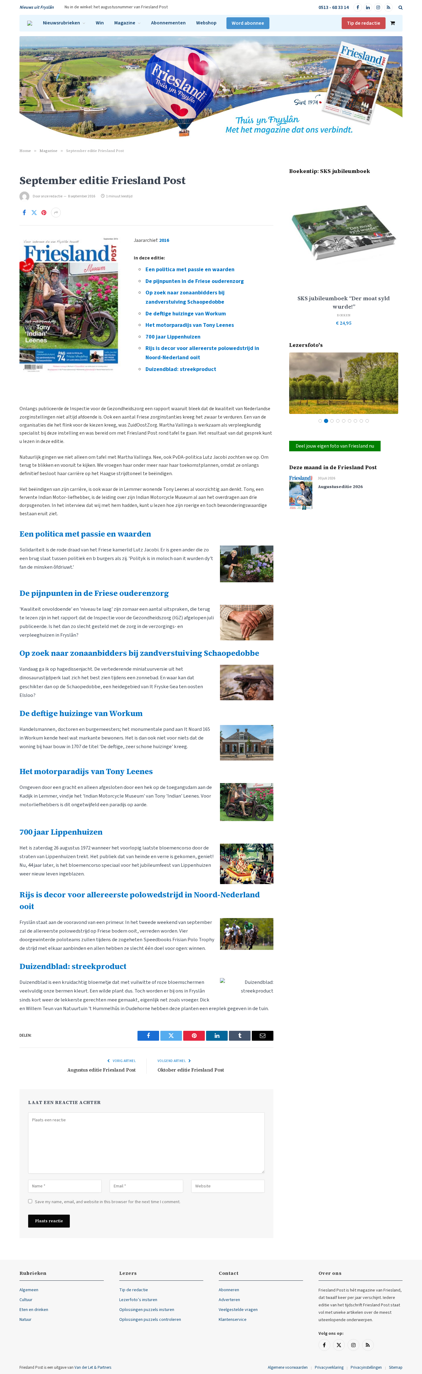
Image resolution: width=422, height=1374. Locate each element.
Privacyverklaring (329, 1367)
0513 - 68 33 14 (334, 7)
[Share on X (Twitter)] (34, 212)
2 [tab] (326, 421)
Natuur (25, 1320)
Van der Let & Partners (92, 1367)
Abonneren (229, 1290)
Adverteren (229, 1300)
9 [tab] (367, 421)
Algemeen (28, 1290)
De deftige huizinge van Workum (186, 314)
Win (100, 22)
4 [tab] (338, 421)
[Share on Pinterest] (44, 212)
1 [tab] (320, 421)
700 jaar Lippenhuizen (173, 337)
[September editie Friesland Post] (70, 261)
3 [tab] (332, 421)
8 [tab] (361, 421)
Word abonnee (248, 23)
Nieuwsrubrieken (61, 22)
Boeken (344, 315)
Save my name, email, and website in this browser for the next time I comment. (107, 1202)
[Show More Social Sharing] (56, 212)
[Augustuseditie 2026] (300, 492)
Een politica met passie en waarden (190, 269)
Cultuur (25, 1300)
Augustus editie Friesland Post (101, 1070)
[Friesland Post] (29, 23)
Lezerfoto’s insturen (138, 1300)
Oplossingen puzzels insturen (146, 1310)
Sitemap (396, 1367)
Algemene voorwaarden (288, 1367)
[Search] (400, 8)
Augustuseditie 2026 (340, 486)
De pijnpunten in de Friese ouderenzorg (195, 281)
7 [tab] (355, 421)
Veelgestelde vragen (238, 1310)
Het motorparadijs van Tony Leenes (190, 325)
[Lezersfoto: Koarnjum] (343, 383)
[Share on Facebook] (24, 212)
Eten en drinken (33, 1310)
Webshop (206, 22)
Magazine (124, 22)
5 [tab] (344, 421)
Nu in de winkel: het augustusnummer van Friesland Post (116, 7)
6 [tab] (349, 421)
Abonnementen (168, 22)
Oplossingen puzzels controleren (150, 1320)
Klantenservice (233, 1320)
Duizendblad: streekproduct (181, 369)
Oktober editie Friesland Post (191, 1070)
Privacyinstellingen (366, 1367)
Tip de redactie (363, 23)
